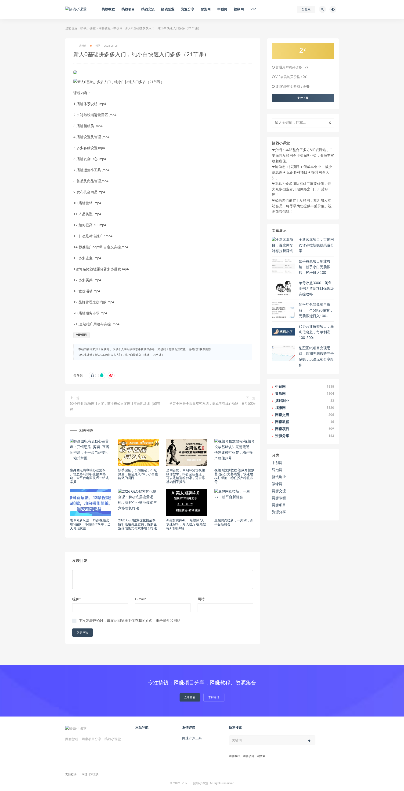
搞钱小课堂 (88, 28)
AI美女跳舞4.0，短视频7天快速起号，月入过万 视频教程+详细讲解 (186, 524)
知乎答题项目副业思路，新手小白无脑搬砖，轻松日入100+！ (315, 267)
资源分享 (187, 9)
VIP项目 (81, 335)
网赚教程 (104, 28)
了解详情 (214, 697)
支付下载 (303, 98)
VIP (253, 9)
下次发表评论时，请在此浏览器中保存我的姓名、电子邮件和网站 (129, 621)
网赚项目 (279, 505)
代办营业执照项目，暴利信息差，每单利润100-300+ (316, 332)
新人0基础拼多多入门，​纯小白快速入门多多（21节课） (129, 354)
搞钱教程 (108, 9)
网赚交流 (279, 491)
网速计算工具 (192, 738)
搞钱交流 (148, 9)
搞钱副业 (167, 9)
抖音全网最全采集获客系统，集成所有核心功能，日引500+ (213, 403)
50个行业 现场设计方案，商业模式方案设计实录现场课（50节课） (115, 406)
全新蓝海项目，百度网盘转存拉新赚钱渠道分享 (316, 245)
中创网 (222, 9)
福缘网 (239, 9)
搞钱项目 (128, 9)
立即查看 (189, 697)
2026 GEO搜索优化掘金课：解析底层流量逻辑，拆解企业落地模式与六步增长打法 (138, 524)
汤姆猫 (83, 46)
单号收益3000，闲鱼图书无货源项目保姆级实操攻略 (316, 288)
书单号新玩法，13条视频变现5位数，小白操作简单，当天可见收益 (90, 524)
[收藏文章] (92, 375)
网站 (201, 599)
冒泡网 (206, 9)
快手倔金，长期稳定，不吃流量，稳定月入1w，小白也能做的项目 (138, 474)
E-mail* (140, 599)
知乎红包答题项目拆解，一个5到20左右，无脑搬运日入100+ (316, 310)
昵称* (76, 599)
